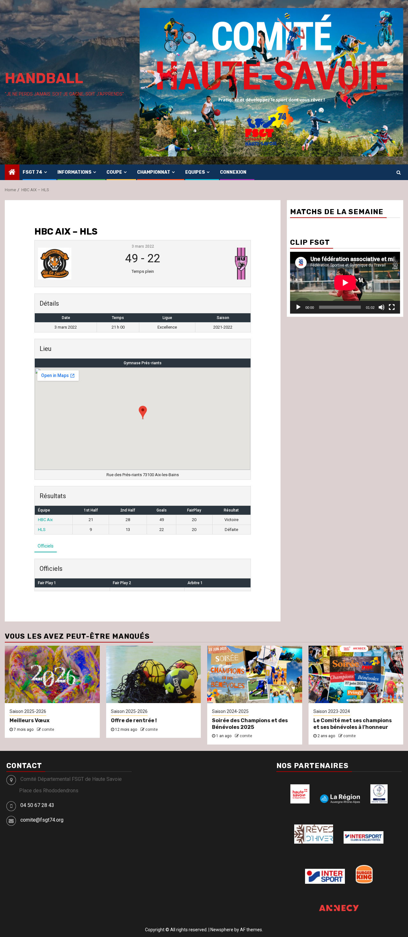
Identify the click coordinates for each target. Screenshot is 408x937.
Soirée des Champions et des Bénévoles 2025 (250, 723)
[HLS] (211, 263)
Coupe (114, 172)
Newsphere (221, 929)
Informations (74, 172)
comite (48, 729)
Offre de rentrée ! (134, 720)
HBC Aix (45, 519)
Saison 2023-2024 (331, 711)
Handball (44, 78)
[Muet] (381, 307)
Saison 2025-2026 (28, 711)
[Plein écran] (392, 307)
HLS (42, 529)
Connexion (233, 172)
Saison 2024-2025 (230, 711)
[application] (345, 283)
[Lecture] (298, 307)
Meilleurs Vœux (29, 720)
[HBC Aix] (73, 263)
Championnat (153, 172)
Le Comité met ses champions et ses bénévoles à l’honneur (352, 723)
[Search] (399, 172)
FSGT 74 (32, 172)
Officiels (46, 545)
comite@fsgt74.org (41, 820)
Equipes (195, 172)
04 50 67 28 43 (37, 805)
